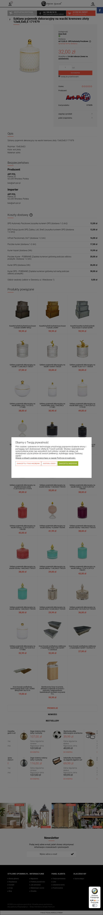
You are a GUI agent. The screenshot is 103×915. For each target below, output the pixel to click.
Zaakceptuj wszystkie (68, 463)
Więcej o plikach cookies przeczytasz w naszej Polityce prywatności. (45, 458)
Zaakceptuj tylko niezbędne (28, 463)
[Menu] (98, 888)
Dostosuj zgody (49, 463)
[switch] (94, 905)
